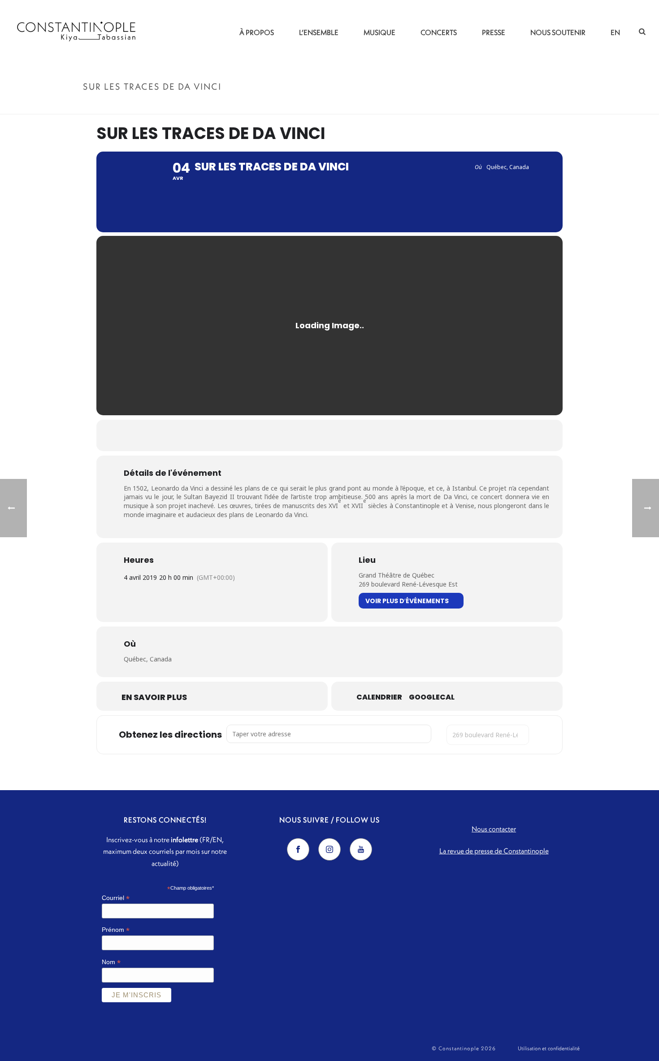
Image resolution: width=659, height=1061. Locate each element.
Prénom (116, 930)
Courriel (116, 898)
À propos (256, 32)
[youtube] (361, 849)
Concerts (439, 32)
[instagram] (329, 849)
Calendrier (379, 697)
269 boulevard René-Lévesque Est (408, 584)
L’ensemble (318, 32)
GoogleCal (432, 697)
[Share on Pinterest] (341, 435)
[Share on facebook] (296, 435)
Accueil (484, 106)
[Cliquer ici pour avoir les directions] (543, 734)
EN (615, 32)
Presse (493, 32)
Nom (111, 962)
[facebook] (298, 849)
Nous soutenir (557, 32)
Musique (379, 32)
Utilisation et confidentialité (549, 1048)
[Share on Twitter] (318, 435)
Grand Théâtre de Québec (396, 575)
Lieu (367, 560)
